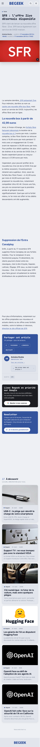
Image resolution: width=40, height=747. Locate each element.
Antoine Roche (7, 34)
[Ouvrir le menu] (3, 3)
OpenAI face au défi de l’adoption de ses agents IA (17, 674)
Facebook (14, 345)
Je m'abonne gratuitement (18, 436)
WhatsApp (9, 350)
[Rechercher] (30, 3)
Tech (5, 11)
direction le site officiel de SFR (14, 328)
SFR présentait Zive (27, 100)
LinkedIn (25, 345)
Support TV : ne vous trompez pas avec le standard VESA (19, 556)
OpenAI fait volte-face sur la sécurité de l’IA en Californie (18, 713)
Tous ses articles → (18, 362)
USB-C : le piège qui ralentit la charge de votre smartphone (19, 517)
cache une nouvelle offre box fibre (16, 107)
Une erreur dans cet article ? (22, 374)
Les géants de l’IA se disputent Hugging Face (16, 636)
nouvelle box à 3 (9, 133)
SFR (12, 383)
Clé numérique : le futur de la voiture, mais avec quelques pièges (19, 596)
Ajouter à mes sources (18, 409)
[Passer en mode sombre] (36, 3)
